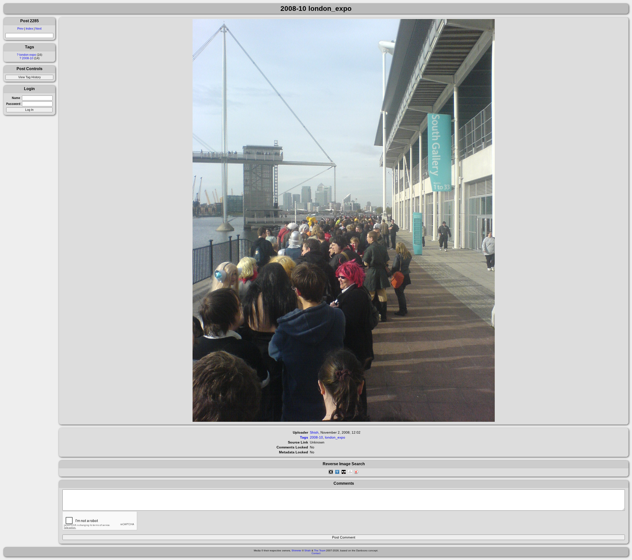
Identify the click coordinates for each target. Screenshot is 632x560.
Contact (316, 553)
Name (16, 98)
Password (13, 104)
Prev (20, 28)
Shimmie (296, 550)
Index (29, 28)
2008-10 (27, 58)
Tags (304, 437)
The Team (319, 550)
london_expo (335, 437)
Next (38, 28)
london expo (27, 55)
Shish (314, 432)
